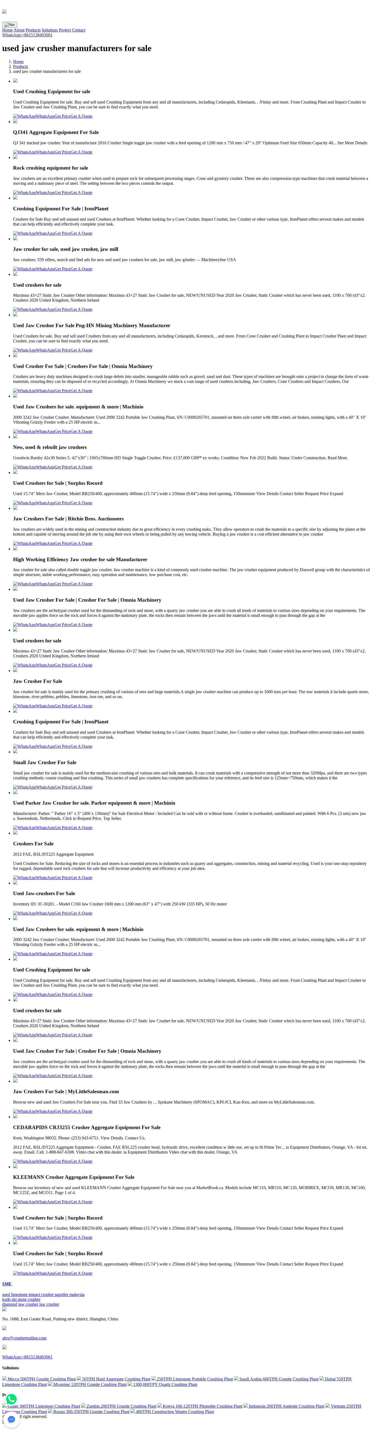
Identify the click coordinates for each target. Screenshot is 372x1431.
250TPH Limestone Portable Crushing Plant (194, 1379)
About (19, 30)
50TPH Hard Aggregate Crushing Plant (115, 1379)
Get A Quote (81, 116)
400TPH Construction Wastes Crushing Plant (174, 1411)
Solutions (50, 30)
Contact (78, 30)
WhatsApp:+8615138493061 (27, 35)
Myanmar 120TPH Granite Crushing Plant (89, 1384)
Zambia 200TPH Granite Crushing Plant (121, 1406)
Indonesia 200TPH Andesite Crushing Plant (286, 1406)
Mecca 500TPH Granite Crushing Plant (41, 1379)
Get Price (62, 116)
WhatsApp (45, 116)
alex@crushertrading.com (24, 1338)
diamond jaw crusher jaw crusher (30, 1304)
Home (7, 30)
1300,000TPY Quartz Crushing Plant (164, 1384)
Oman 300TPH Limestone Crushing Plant (43, 1406)
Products (33, 30)
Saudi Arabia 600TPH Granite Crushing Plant (278, 1379)
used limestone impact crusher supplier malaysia (43, 1294)
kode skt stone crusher (21, 1299)
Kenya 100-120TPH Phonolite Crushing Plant (202, 1406)
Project (65, 30)
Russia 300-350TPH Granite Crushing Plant (90, 1411)
